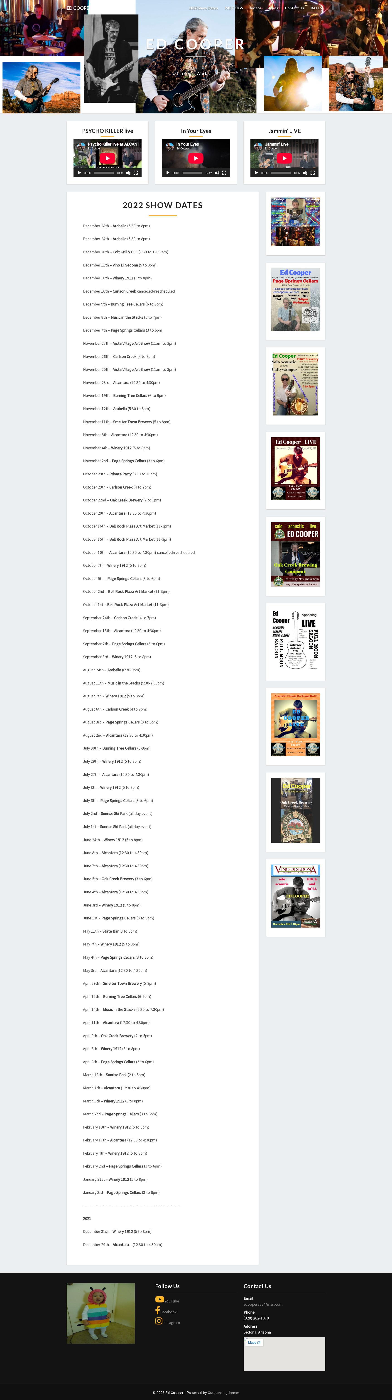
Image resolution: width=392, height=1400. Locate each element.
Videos (256, 8)
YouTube (171, 1301)
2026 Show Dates (203, 8)
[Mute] (128, 173)
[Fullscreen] (135, 173)
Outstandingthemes (224, 1392)
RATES (316, 8)
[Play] (79, 173)
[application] (108, 158)
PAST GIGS (234, 8)
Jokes (273, 8)
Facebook (168, 1311)
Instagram (171, 1322)
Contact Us (294, 8)
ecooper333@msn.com (263, 1304)
